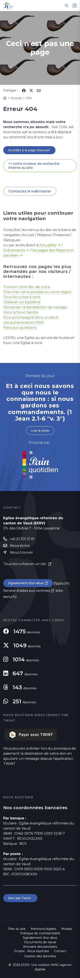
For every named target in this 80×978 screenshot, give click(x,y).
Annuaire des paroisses (40, 947)
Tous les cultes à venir (22, 297)
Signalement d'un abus (26, 583)
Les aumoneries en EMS (23, 322)
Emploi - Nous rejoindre (31, 951)
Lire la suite (40, 430)
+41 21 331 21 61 (22, 539)
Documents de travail (40, 942)
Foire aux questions (20, 328)
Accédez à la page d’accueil (29, 150)
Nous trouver (21, 552)
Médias (66, 929)
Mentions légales (43, 929)
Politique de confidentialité (40, 933)
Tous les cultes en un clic (25, 564)
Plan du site (17, 929)
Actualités (47, 245)
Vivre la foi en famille (20, 312)
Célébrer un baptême (22, 302)
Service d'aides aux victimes (26, 591)
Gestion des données (40, 956)
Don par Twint (20, 898)
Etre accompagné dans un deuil (31, 317)
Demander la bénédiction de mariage (35, 307)
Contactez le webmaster (29, 191)
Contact (60, 951)
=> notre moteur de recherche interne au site (34, 166)
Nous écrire (20, 546)
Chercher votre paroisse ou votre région (37, 292)
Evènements (14, 250)
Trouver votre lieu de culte (27, 287)
